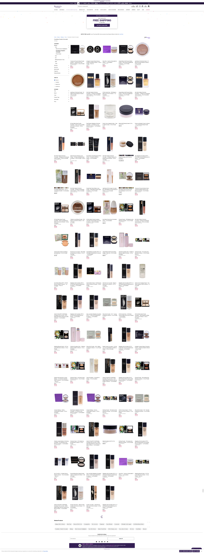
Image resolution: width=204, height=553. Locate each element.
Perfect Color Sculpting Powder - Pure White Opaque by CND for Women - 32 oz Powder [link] (142, 284)
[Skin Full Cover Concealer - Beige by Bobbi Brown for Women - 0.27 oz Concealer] (110, 271)
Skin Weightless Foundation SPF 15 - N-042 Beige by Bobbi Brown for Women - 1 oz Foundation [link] (93, 253)
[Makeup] (68, 45)
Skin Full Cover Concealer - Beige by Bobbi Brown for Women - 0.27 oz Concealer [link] (109, 284)
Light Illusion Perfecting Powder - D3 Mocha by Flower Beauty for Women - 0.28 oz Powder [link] (142, 63)
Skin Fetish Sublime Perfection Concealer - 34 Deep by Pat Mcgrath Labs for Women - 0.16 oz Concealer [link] (77, 190)
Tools (56, 63)
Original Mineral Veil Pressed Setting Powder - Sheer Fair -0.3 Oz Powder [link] (109, 253)
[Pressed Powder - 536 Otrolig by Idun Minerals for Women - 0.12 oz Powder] (142, 365)
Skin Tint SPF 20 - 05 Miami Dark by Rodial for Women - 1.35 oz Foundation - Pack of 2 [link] (61, 475)
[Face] (68, 47)
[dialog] (148, 3)
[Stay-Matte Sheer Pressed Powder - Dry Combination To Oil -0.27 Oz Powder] (126, 176)
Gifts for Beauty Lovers (112, 526)
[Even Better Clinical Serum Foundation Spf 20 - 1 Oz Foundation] (110, 207)
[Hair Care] (68, 67)
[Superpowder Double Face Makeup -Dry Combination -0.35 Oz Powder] (61, 240)
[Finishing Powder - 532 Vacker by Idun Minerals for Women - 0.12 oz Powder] (77, 365)
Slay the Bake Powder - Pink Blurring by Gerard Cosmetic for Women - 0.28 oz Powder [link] (93, 284)
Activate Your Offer (102, 25)
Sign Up (121, 536)
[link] (72, 10)
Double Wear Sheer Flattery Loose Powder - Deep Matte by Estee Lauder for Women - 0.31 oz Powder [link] (93, 190)
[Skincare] (68, 65)
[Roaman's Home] (57, 6)
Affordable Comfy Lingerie (126, 521)
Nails (56, 61)
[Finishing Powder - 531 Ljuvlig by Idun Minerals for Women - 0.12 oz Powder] (126, 429)
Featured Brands (57, 73)
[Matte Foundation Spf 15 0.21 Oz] (110, 429)
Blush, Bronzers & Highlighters (61, 48)
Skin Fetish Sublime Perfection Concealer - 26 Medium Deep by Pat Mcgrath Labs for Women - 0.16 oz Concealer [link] (109, 158)
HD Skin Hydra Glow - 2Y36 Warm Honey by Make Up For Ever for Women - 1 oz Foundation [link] (126, 316)
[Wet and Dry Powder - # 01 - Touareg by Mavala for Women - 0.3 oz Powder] (110, 302)
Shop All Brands (109, 521)
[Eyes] (68, 55)
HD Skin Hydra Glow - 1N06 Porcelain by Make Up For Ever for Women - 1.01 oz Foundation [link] (77, 506)
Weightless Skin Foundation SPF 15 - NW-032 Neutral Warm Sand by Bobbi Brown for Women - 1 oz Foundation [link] (126, 379)
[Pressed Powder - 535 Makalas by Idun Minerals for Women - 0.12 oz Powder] (126, 207)
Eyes (56, 55)
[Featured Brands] (68, 73)
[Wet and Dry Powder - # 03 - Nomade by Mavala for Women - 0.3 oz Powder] (142, 398)
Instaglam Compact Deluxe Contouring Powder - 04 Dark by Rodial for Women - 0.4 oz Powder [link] (142, 348)
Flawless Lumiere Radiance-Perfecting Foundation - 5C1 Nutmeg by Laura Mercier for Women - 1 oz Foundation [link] (61, 443)
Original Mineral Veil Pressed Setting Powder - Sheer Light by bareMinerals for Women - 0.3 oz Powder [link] (126, 63)
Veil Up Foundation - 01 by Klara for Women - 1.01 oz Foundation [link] (93, 378)
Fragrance (56, 71)
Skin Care (132, 526)
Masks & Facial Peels (102, 526)
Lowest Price (57, 86)
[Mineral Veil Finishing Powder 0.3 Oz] (126, 111)
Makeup (62, 37)
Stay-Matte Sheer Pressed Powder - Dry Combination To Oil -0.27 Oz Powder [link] (125, 191)
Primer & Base (58, 53)
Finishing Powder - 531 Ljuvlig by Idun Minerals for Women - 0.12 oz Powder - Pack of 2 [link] (142, 253)
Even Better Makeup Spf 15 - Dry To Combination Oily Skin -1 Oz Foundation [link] (61, 190)
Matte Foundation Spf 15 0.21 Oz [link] (109, 442)
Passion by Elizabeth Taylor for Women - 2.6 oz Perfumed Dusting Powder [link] (142, 124)
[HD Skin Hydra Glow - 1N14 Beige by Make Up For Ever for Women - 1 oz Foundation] (110, 80)
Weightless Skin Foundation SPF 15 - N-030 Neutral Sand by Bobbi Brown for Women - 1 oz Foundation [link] (110, 506)
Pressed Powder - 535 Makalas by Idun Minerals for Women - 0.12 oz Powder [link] (126, 220)
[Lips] (68, 57)
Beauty (58, 37)
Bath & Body (56, 69)
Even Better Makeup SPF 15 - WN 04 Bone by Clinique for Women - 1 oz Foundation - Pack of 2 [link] (61, 284)
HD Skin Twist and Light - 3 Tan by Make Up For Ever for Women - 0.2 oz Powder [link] (126, 411)
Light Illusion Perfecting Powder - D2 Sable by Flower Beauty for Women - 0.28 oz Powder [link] (77, 94)
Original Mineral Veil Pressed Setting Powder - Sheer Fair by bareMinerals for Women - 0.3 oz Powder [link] (125, 94)
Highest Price (57, 84)
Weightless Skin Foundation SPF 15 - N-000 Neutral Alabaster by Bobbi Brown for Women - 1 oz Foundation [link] (110, 475)
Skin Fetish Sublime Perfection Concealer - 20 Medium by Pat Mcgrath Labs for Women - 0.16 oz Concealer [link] (61, 157)
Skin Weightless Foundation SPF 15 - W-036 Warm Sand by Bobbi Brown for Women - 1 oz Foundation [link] (142, 157)
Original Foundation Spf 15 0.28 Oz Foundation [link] (125, 158)
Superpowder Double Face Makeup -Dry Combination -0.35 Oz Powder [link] (61, 253)
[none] (77, 49)
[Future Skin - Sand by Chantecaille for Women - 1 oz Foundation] (110, 49)
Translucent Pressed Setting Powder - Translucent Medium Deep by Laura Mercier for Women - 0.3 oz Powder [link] (142, 190)
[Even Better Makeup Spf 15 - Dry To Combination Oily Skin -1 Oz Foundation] (61, 176)
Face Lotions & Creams (123, 526)
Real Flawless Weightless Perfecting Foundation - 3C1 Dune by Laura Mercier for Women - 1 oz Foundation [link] (77, 411)
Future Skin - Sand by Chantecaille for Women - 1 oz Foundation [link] (110, 62)
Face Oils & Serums (92, 526)
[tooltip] (71, 3)
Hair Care (56, 67)
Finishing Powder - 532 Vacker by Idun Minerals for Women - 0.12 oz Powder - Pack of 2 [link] (110, 411)
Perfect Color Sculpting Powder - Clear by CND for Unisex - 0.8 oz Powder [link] (110, 124)
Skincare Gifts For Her (78, 521)
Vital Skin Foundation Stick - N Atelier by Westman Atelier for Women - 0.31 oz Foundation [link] (126, 253)
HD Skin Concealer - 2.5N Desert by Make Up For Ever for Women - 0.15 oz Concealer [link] (93, 506)
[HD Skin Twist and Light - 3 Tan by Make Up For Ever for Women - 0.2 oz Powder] (126, 398)
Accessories (117, 521)
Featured (56, 80)
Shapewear (102, 521)
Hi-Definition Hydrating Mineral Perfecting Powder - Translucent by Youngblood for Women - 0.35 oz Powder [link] (141, 507)
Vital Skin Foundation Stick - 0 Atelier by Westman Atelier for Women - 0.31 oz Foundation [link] (77, 348)
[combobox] (93, 6)
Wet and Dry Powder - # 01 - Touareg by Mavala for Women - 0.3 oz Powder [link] (110, 315)
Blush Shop (69, 521)
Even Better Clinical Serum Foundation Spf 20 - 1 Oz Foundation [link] (110, 220)
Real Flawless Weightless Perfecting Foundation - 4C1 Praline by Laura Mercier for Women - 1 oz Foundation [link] (93, 125)
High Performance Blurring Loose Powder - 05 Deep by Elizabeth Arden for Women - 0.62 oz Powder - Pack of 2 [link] (77, 158)
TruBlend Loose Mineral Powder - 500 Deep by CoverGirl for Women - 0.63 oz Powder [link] (77, 221)
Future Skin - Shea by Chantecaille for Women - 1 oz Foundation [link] (126, 505)
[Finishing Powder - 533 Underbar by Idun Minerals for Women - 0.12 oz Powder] (77, 429)
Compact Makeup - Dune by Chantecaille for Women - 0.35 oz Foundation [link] (92, 411)
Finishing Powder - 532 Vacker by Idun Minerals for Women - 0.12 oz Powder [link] (77, 378)
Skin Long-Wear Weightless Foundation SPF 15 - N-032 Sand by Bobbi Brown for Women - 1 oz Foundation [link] (93, 475)
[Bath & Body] (68, 69)
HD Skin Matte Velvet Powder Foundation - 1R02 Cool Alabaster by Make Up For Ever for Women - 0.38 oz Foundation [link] (61, 222)
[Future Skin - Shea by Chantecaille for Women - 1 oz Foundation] (126, 492)
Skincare (55, 65)
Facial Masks (138, 526)
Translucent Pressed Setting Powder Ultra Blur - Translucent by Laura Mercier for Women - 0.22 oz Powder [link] (77, 63)
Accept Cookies (196, 551)
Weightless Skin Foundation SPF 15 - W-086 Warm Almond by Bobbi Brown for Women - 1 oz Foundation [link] (126, 348)
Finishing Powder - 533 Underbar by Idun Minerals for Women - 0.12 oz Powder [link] (77, 443)
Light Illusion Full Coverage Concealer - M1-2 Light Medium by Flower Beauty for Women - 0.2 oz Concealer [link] (110, 190)
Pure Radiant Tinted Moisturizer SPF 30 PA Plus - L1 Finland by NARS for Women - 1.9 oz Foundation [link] (93, 157)
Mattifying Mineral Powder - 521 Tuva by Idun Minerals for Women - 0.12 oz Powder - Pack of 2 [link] (142, 475)
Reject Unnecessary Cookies (186, 551)
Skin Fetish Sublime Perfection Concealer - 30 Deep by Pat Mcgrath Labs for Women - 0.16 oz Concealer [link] (142, 221)
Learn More (121, 34)
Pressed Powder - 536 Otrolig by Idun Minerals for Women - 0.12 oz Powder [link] (142, 378)
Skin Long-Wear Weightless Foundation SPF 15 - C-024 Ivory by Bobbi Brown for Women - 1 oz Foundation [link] (93, 316)
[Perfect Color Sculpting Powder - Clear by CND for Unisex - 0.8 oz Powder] (110, 111)
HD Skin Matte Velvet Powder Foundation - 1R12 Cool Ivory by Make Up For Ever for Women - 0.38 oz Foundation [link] (77, 126)
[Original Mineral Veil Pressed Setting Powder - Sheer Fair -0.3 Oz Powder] (110, 240)
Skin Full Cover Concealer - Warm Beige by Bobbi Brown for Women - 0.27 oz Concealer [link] (77, 253)
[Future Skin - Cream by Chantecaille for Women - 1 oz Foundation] (126, 461)
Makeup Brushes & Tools (59, 59)
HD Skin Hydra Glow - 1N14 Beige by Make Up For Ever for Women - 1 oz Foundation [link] (109, 94)
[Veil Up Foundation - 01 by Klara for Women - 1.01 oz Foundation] (93, 365)
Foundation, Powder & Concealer (61, 526)
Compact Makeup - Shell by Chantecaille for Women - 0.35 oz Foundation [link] (60, 411)
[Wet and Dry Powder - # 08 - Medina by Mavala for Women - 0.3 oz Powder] (93, 334)
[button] (104, 0)
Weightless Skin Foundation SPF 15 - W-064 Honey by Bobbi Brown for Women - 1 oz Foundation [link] (77, 316)
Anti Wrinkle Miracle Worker (138, 521)
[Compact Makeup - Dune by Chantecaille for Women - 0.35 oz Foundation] (93, 398)
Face (65, 37)
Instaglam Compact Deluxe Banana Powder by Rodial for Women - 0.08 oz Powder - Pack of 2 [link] (93, 63)
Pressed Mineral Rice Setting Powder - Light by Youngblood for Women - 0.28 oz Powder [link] (77, 475)
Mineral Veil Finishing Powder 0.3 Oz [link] (125, 124)
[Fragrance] (68, 71)
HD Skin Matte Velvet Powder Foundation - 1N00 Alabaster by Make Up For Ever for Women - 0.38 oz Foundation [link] (142, 316)
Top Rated (57, 82)
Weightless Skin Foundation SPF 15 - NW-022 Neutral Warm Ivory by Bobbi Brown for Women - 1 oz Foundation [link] (142, 443)
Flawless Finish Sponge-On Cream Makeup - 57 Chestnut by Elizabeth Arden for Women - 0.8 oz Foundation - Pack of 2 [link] (61, 380)
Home (55, 37)
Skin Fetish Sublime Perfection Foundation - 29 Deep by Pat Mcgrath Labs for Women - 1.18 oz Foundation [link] (93, 94)
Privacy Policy (45, 551)
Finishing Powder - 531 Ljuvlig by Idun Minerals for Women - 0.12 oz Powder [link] (126, 442)
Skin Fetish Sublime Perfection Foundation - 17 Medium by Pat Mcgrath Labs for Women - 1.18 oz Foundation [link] (142, 94)
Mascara (144, 526)
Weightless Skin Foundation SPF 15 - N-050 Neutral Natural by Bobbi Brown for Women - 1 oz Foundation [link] (126, 284)
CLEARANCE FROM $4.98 (98, 0)
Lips (56, 57)
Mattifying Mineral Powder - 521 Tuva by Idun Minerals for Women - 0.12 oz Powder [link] (61, 348)
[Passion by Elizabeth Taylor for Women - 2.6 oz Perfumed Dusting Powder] (142, 111)
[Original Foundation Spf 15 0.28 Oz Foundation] (126, 144)
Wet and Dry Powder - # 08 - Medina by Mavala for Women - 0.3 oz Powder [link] (93, 347)
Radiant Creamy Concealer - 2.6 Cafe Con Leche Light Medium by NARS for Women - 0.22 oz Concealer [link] (110, 348)
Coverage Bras (87, 521)
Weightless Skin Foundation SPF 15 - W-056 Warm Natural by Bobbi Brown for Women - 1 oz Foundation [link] (77, 284)
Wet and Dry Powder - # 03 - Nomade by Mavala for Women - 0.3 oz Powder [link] (142, 411)
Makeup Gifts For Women (60, 521)
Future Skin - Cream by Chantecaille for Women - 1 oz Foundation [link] (126, 474)
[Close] (201, 551)
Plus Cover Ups (95, 521)
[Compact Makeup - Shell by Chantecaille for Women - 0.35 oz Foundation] (61, 398)
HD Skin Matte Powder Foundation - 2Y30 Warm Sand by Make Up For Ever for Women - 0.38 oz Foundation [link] (93, 221)
